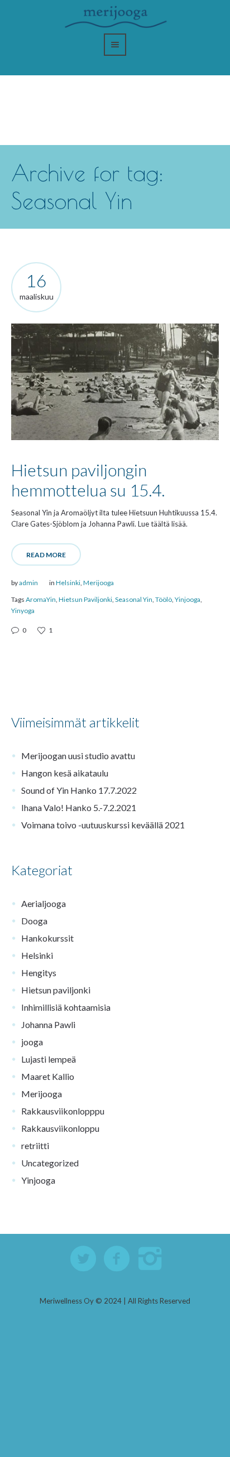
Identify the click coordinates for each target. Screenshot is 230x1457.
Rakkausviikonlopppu (62, 1111)
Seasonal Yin (133, 599)
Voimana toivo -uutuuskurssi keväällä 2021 (103, 824)
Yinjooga (187, 599)
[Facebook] (117, 1259)
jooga (32, 1041)
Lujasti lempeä (48, 1059)
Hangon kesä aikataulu (64, 773)
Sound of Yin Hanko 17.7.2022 (79, 790)
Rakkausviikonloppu (60, 1128)
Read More (46, 555)
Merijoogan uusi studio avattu (78, 755)
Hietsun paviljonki (55, 990)
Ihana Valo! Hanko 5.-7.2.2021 (78, 807)
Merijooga (98, 582)
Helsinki (68, 582)
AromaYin (41, 599)
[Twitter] (84, 1259)
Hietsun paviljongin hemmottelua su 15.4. (88, 480)
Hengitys (38, 972)
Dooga (34, 920)
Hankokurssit (47, 938)
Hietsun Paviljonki (85, 599)
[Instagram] (151, 1259)
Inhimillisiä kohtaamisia (66, 1007)
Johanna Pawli (48, 1024)
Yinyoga (23, 610)
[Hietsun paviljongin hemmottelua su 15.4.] (115, 382)
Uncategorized (50, 1162)
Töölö (163, 599)
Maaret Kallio (47, 1076)
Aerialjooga (43, 903)
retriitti (35, 1145)
